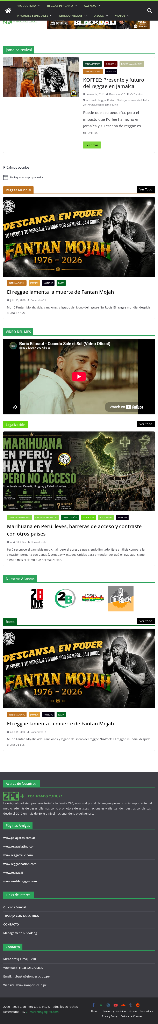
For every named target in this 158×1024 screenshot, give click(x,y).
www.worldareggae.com (20, 881)
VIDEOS (120, 15)
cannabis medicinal (19, 517)
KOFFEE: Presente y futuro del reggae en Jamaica (113, 82)
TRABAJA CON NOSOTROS (21, 916)
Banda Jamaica (92, 64)
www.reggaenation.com (19, 864)
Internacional (93, 71)
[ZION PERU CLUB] (8, 11)
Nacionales (106, 517)
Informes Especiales (32, 15)
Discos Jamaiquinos (131, 64)
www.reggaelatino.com (19, 846)
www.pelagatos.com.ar (19, 838)
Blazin (119, 100)
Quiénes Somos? (14, 907)
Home (94, 1011)
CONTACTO (11, 924)
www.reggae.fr (13, 872)
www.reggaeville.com (18, 855)
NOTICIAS (111, 71)
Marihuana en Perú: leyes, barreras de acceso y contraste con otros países (74, 530)
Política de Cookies (131, 1016)
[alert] (79, 177)
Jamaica (34, 283)
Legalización (70, 517)
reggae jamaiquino (107, 104)
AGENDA (90, 6)
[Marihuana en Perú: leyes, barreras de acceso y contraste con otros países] (79, 471)
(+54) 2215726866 (31, 968)
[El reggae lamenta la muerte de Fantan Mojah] (79, 237)
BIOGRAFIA (111, 64)
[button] (38, 6)
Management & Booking (20, 933)
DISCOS (99, 15)
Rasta (61, 283)
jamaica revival (133, 100)
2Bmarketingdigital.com (42, 1012)
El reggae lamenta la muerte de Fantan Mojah (60, 291)
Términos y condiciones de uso (119, 1011)
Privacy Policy (109, 1016)
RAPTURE (89, 104)
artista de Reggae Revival (100, 100)
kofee (146, 100)
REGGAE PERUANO (60, 6)
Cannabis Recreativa (46, 517)
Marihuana (88, 517)
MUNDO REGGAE (70, 15)
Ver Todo (145, 189)
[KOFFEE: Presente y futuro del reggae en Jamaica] (41, 77)
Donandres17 (117, 94)
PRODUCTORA (26, 6)
